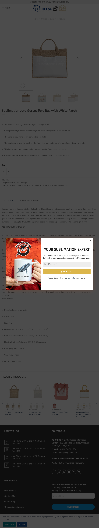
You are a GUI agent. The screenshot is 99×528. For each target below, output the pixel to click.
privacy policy (70, 278)
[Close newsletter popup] (90, 240)
